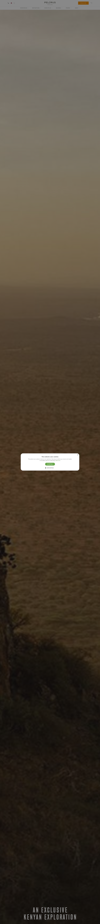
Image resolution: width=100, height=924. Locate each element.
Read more (58, 460)
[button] (50, 468)
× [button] (77, 454)
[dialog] (50, 462)
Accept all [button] (50, 464)
